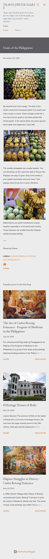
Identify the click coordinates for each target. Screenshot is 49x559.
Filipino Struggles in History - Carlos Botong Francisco (21, 481)
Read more (40, 359)
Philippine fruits (11, 260)
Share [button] (6, 268)
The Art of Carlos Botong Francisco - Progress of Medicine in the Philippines (23, 327)
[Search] (38, 4)
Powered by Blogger (26, 551)
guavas (14, 256)
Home (5, 30)
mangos (23, 256)
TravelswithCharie (19, 6)
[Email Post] (4, 265)
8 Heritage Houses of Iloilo (19, 405)
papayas (32, 256)
